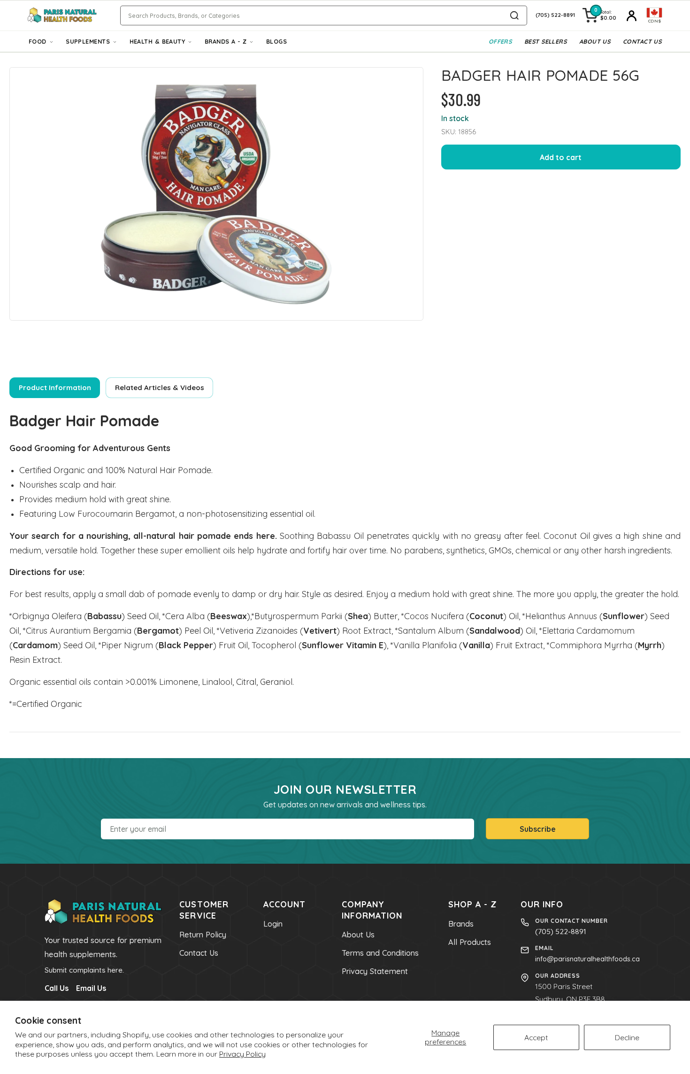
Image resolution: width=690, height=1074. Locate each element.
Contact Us (642, 41)
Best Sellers (545, 41)
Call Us (57, 988)
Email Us (91, 988)
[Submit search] (514, 15)
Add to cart (561, 157)
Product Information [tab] (55, 387)
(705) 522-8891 (560, 931)
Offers (500, 41)
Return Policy (202, 934)
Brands (461, 923)
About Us (595, 41)
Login (273, 923)
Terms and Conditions (380, 953)
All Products (469, 942)
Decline (627, 1037)
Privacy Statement (375, 971)
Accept (536, 1037)
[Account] (631, 15)
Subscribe (538, 829)
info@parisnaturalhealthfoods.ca (587, 958)
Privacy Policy (242, 1054)
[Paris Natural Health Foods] (62, 15)
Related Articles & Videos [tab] (159, 387)
